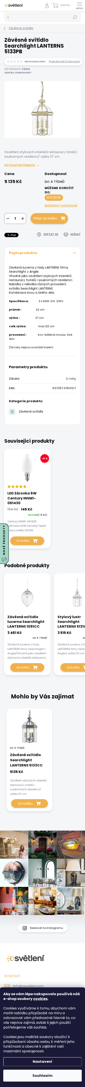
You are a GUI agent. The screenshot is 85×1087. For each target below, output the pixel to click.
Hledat (75, 17)
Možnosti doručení (61, 205)
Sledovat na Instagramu (46, 928)
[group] (42, 762)
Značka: (17, 72)
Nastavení (42, 1061)
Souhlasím (42, 1075)
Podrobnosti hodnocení (64, 61)
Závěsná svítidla (31, 411)
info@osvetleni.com (28, 986)
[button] (29, 782)
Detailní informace (19, 165)
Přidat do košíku (45, 218)
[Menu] (79, 5)
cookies (40, 998)
